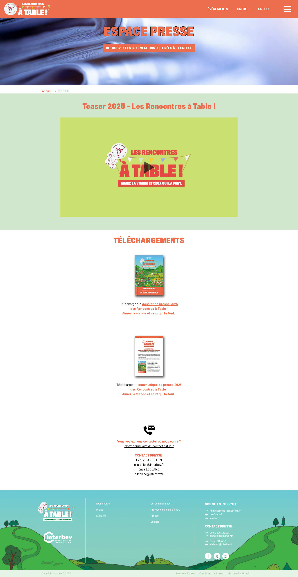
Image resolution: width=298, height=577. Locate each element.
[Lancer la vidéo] (149, 167)
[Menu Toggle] (287, 9)
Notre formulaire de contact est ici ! (149, 446)
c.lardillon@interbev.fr (221, 536)
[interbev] (56, 536)
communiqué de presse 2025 (160, 385)
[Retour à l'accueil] (27, 9)
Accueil (47, 91)
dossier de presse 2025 (160, 304)
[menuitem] (112, 504)
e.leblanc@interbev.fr (221, 544)
